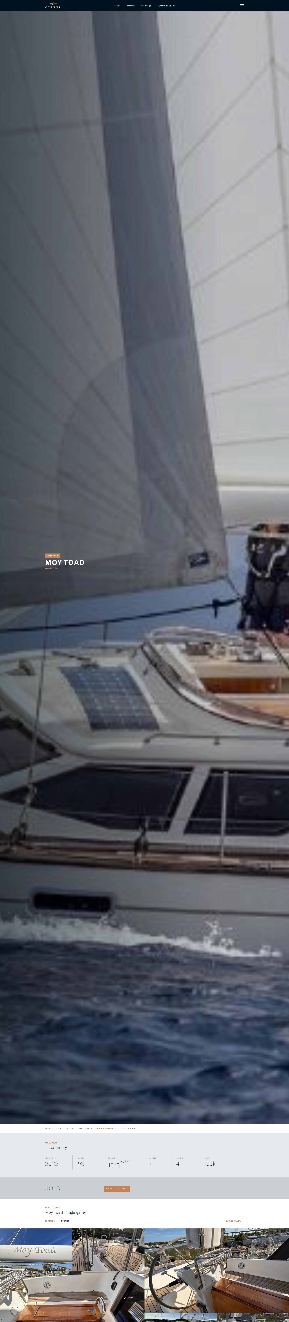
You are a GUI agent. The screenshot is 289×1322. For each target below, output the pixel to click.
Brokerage (146, 5)
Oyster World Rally (166, 5)
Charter (131, 5)
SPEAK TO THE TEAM (115, 1189)
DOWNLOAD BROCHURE (229, 1128)
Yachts (117, 5)
